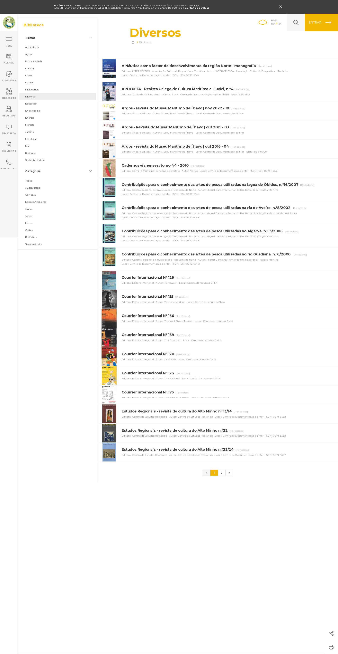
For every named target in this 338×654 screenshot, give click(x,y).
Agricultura (32, 47)
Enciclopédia (32, 110)
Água (28, 54)
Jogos (28, 215)
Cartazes (30, 194)
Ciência (29, 68)
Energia (29, 117)
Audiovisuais (32, 187)
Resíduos (30, 153)
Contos (29, 82)
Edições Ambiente (35, 201)
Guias (28, 208)
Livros (28, 223)
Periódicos (31, 237)
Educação (31, 103)
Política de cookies (196, 8)
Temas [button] (30, 38)
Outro (29, 230)
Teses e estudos (33, 244)
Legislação (31, 138)
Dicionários (31, 89)
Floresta (29, 124)
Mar (27, 145)
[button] (331, 633)
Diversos (30, 96)
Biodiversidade (33, 61)
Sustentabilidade (35, 160)
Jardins (29, 131)
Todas (28, 180)
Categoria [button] (33, 171)
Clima (28, 75)
